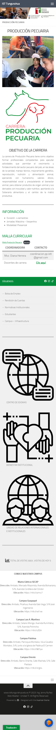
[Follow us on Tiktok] (52, 281)
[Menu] (52, 3)
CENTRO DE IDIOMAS (16, 402)
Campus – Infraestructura (17, 321)
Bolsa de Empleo (12, 293)
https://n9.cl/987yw (33, 649)
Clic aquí (41, 262)
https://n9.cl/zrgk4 (33, 668)
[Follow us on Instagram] (49, 281)
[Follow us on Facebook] (45, 281)
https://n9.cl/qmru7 (33, 592)
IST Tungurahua (11, 3)
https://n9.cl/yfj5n (33, 630)
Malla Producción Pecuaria (12, 242)
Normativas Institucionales (17, 307)
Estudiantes (10, 314)
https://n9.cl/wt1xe (33, 611)
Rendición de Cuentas (15, 300)
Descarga (26, 242)
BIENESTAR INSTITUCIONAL (19, 465)
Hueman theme (42, 700)
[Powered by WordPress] (18, 700)
